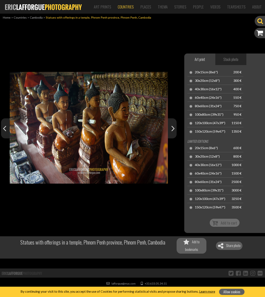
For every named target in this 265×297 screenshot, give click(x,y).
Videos (215, 7)
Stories (180, 7)
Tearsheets (236, 7)
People (198, 7)
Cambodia (36, 17)
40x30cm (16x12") (208, 89)
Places (145, 7)
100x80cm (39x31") (209, 114)
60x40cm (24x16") (208, 97)
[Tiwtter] (231, 273)
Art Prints (102, 7)
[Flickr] (260, 273)
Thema (163, 7)
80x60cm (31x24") (208, 106)
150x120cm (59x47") (210, 131)
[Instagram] (252, 273)
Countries (126, 7)
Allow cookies (231, 291)
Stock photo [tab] (230, 59)
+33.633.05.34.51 (155, 283)
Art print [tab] (200, 59)
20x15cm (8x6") (206, 72)
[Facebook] (238, 273)
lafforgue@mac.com (123, 283)
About (257, 7)
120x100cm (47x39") (210, 123)
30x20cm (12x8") (207, 80)
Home (7, 17)
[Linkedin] (245, 273)
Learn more (207, 291)
